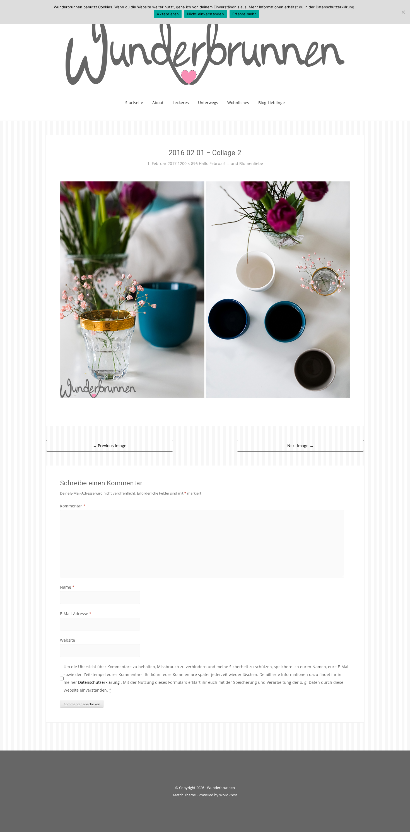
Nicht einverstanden (205, 14)
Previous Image (109, 445)
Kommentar (72, 506)
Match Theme (184, 794)
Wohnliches (238, 102)
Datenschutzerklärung (99, 682)
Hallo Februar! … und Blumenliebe (231, 163)
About (157, 102)
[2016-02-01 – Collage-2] (205, 289)
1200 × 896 (188, 163)
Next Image (300, 445)
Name (67, 587)
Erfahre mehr (244, 14)
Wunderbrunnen (221, 787)
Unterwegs (208, 102)
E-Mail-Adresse (75, 613)
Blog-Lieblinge (271, 102)
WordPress (228, 794)
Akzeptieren (168, 14)
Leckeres (181, 102)
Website (67, 640)
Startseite (134, 102)
